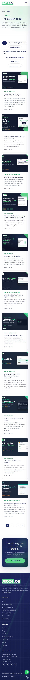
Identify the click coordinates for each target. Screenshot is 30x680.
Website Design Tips (15, 66)
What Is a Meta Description (13, 177)
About (4, 642)
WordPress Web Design (9, 610)
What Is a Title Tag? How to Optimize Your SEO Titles (13, 296)
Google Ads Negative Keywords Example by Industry (15, 504)
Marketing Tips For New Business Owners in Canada (13, 95)
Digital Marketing (15, 47)
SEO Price (5, 634)
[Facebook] (3, 664)
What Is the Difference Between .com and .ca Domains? (12, 376)
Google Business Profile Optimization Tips (14, 52)
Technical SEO (6, 616)
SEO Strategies (15, 62)
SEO (3, 601)
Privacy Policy (5, 676)
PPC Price (5, 639)
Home (3, 11)
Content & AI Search (8, 613)
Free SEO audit (6, 619)
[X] (7, 664)
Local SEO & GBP (7, 604)
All (4, 43)
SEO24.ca (9, 673)
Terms (12, 676)
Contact (4, 645)
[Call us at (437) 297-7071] (27, 677)
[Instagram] (15, 664)
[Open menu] (26, 3)
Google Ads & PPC (7, 607)
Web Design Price (7, 637)
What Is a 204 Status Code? (13, 335)
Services (4, 628)
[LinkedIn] (11, 664)
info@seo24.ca (6, 659)
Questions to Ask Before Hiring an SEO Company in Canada (14, 216)
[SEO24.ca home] (7, 3)
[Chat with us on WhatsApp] (27, 672)
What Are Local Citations (12, 256)
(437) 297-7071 (6, 661)
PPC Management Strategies (15, 57)
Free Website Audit (15, 561)
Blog (3, 631)
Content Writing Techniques (17, 43)
